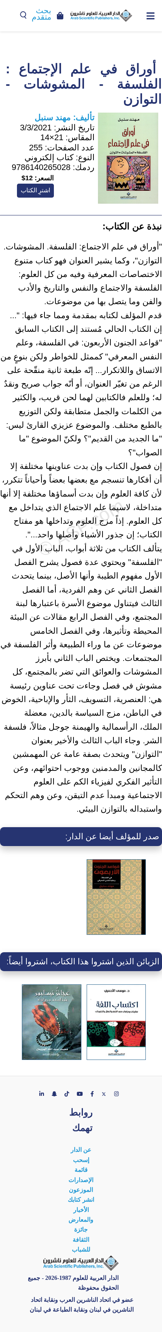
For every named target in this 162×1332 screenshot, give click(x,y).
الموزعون (81, 1190)
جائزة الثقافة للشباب (81, 1239)
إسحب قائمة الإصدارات (81, 1170)
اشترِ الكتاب (35, 190)
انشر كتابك (81, 1199)
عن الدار (81, 1149)
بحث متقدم (41, 14)
